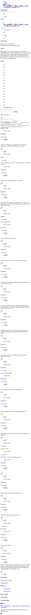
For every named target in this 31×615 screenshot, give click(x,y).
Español (19, 6)
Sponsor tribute (4, 582)
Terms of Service (16, 606)
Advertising (4, 607)
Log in (5, 16)
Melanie (2, 157)
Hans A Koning (3, 169)
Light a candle (4, 597)
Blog (2, 606)
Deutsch (13, 6)
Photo (2, 122)
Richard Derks (3, 133)
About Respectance (25, 606)
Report (5, 139)
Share (15, 111)
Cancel (2, 128)
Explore (5, 3)
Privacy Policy (7, 606)
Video (2, 125)
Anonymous (3, 216)
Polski (17, 7)
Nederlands (11, 7)
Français (7, 4)
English (7, 6)
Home (5, 1)
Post (7, 128)
